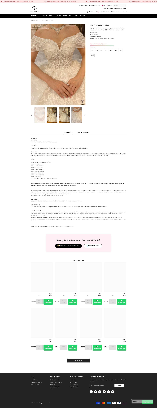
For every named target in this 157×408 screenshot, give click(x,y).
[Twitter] (112, 391)
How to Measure (83, 132)
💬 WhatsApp (48, 301)
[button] (31, 115)
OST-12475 (124, 294)
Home (32, 20)
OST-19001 (99, 294)
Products (38, 20)
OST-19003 (50, 294)
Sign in (113, 12)
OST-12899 (99, 340)
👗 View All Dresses (92, 246)
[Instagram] (95, 391)
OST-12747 (75, 340)
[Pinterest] (99, 391)
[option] (58, 64)
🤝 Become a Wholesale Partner (68, 246)
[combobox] (118, 5)
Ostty (96, 32)
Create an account (121, 12)
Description (68, 132)
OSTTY (39, 295)
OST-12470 (50, 340)
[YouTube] (108, 391)
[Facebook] (91, 391)
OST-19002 (75, 294)
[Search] (119, 5)
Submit (119, 385)
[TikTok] (104, 391)
